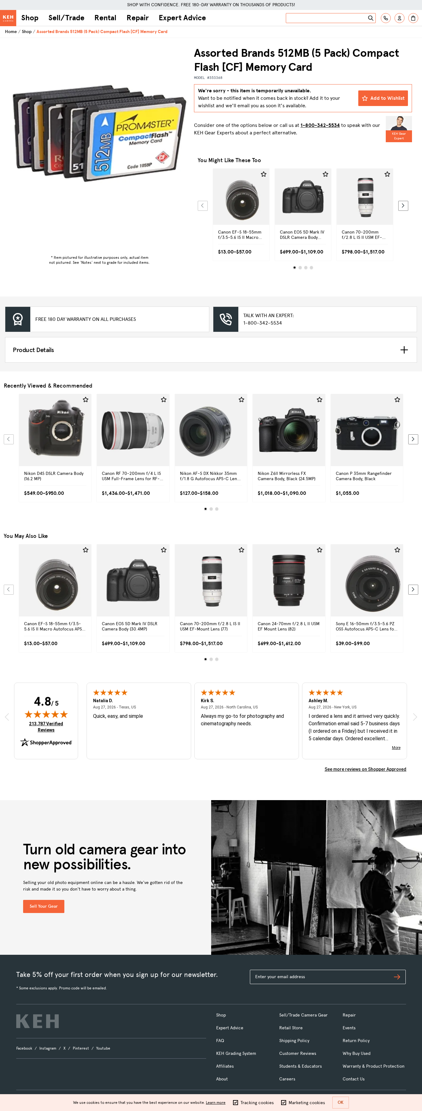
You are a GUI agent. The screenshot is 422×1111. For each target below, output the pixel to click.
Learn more (216, 1102)
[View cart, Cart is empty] (413, 18)
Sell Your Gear (44, 906)
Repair (138, 17)
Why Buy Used (356, 1053)
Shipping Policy (294, 1040)
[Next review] (415, 717)
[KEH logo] (37, 1021)
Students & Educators (300, 1066)
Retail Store (291, 1028)
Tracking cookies (257, 1102)
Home (11, 31)
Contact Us (354, 1079)
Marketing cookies (307, 1102)
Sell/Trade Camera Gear (303, 1015)
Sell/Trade (66, 17)
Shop (29, 17)
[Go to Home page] (8, 18)
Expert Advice (182, 17)
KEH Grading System (236, 1053)
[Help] (386, 18)
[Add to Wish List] (264, 174)
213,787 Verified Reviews (47, 726)
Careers (287, 1079)
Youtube (103, 1048)
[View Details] (241, 204)
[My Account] (400, 18)
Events (349, 1028)
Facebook (24, 1048)
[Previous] (203, 206)
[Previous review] (7, 717)
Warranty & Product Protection (374, 1066)
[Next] (403, 206)
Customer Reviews (297, 1053)
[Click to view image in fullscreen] (99, 135)
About (222, 1079)
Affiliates (225, 1066)
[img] (46, 714)
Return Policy (356, 1040)
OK (341, 1102)
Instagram (47, 1048)
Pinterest (81, 1048)
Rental (105, 17)
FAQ (220, 1040)
